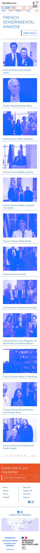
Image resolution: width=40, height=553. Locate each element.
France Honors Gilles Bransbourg (19, 307)
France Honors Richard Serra (17, 105)
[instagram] (32, 502)
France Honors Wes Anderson (18, 139)
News (5, 487)
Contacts (26, 494)
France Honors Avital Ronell (17, 241)
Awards (6, 497)
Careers (26, 497)
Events (6, 491)
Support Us (27, 491)
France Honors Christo (14, 274)
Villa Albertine (9, 3)
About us (27, 487)
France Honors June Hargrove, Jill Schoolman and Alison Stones (19, 342)
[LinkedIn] (29, 502)
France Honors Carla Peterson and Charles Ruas (18, 411)
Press (5, 494)
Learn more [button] (29, 33)
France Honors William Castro (18, 172)
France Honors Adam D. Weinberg (20, 376)
